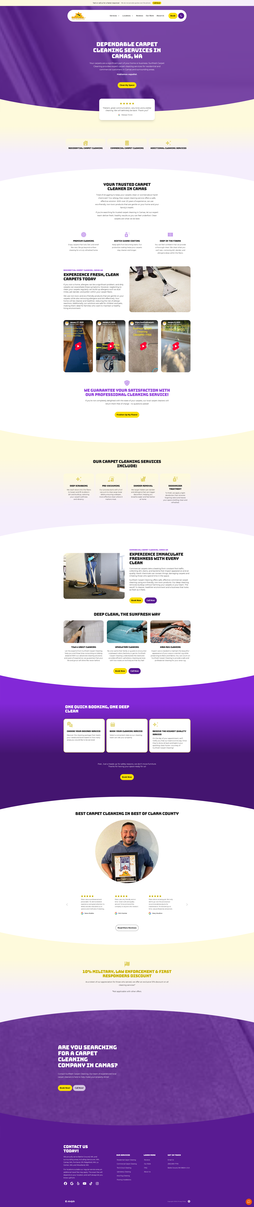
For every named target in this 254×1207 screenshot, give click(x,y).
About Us (147, 1172)
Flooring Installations (124, 1180)
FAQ (145, 1168)
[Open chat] (249, 1202)
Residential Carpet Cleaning (126, 1160)
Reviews (147, 1160)
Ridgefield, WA (90, 1162)
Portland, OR (78, 1162)
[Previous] (67, 904)
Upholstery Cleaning (124, 1172)
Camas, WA (68, 1162)
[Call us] (181, 16)
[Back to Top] (189, 1201)
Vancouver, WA (93, 1159)
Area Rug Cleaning (123, 1176)
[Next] (187, 904)
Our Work (147, 1164)
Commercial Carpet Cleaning (127, 1164)
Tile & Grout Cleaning (124, 1168)
